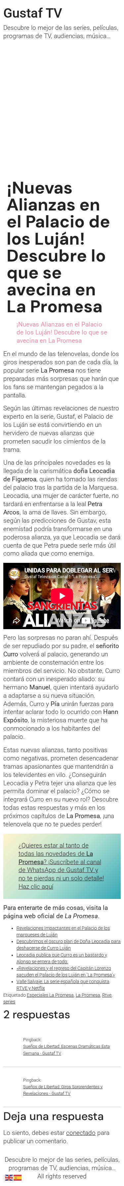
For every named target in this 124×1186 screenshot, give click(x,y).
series (9, 1002)
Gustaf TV (32, 13)
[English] (9, 1177)
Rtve (106, 995)
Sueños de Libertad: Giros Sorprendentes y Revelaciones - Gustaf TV (63, 1090)
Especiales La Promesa (50, 995)
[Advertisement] (62, 106)
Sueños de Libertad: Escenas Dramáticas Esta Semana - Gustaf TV (66, 1049)
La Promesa (88, 995)
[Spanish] (18, 1177)
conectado (81, 1133)
